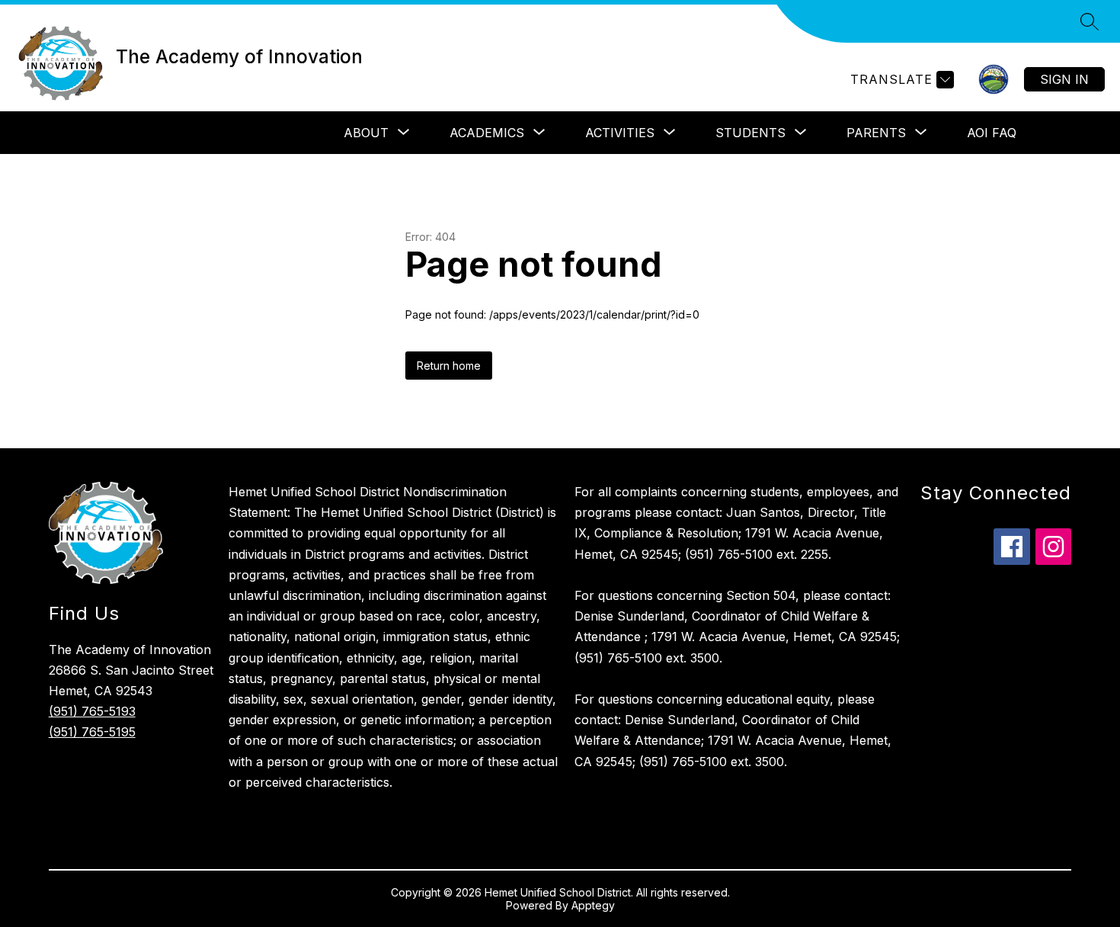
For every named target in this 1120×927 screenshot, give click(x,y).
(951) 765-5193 (92, 711)
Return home (449, 365)
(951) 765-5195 (92, 731)
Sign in (1064, 79)
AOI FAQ (991, 132)
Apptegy (593, 905)
